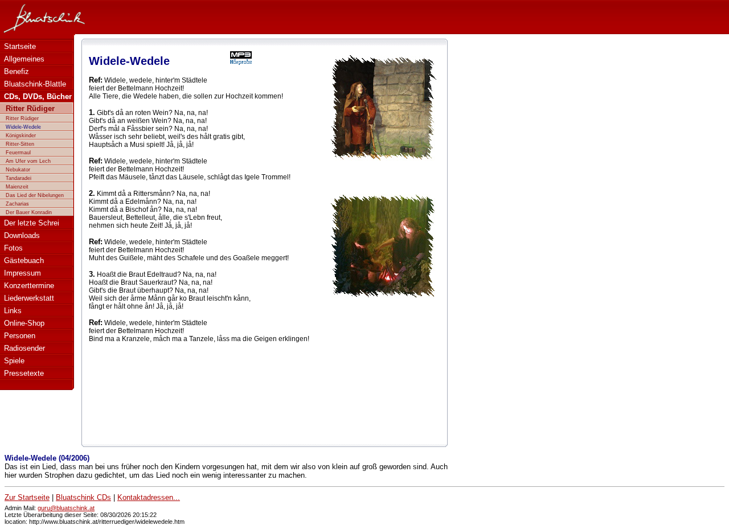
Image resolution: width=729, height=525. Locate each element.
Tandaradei (18, 178)
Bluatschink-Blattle (35, 84)
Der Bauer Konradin (29, 212)
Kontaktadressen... (148, 497)
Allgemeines (24, 59)
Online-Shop (24, 323)
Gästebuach (24, 260)
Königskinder (21, 135)
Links (13, 310)
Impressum (22, 273)
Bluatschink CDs (83, 497)
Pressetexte (24, 373)
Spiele (14, 360)
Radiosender (24, 348)
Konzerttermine (29, 285)
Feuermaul (18, 152)
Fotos (13, 248)
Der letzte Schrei (31, 223)
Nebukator (18, 170)
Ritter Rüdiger (22, 118)
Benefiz (16, 71)
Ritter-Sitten (20, 144)
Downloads (22, 235)
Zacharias (17, 204)
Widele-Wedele (23, 127)
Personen (19, 335)
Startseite (20, 46)
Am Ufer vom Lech (28, 161)
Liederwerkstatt (29, 298)
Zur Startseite (27, 497)
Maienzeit (17, 187)
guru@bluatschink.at (66, 508)
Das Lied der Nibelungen (35, 195)
